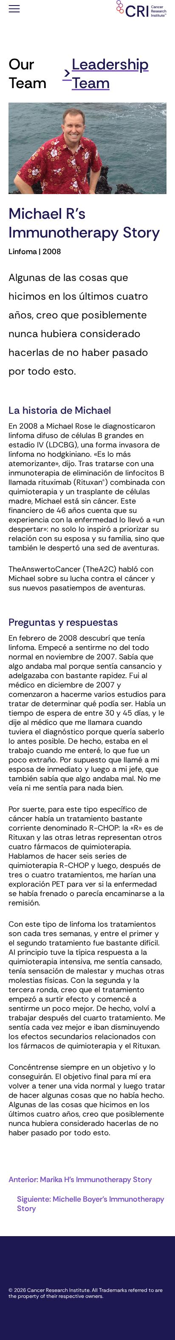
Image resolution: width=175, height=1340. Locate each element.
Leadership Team (110, 73)
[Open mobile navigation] (14, 9)
